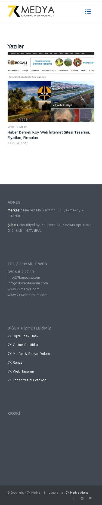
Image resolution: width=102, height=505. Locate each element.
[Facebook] (74, 498)
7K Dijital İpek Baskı (23, 336)
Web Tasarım (17, 126)
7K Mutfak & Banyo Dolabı (29, 353)
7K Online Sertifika (23, 344)
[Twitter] (90, 498)
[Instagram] (82, 498)
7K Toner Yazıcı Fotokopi (27, 380)
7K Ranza (15, 362)
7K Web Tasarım (21, 371)
